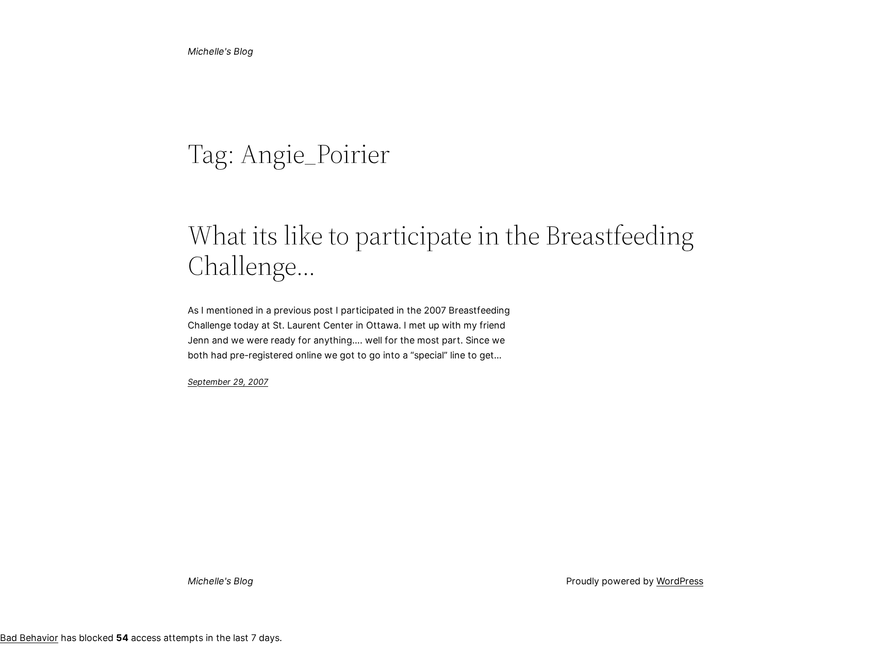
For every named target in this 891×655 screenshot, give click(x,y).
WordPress (679, 581)
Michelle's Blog (220, 51)
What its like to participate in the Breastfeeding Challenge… (441, 251)
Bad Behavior (29, 637)
